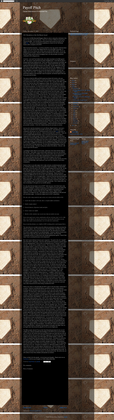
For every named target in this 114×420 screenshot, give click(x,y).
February (75, 120)
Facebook (25, 359)
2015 (73, 82)
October (75, 104)
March (75, 118)
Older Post (63, 407)
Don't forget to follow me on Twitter (85, 142)
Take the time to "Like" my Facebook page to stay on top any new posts (79, 34)
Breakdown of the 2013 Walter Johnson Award (80, 94)
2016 (73, 80)
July (74, 110)
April (74, 116)
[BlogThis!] (45, 361)
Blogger (66, 417)
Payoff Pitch (32, 7)
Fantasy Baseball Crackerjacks (74, 143)
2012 (73, 125)
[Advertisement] (80, 47)
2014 (73, 84)
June (74, 112)
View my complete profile (76, 134)
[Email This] (44, 361)
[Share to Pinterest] (50, 361)
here (27, 43)
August (75, 108)
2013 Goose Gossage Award (80, 100)
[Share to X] (47, 361)
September (76, 106)
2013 (73, 86)
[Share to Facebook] (48, 361)
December (76, 88)
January (75, 122)
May (74, 114)
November (76, 102)
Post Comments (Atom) (35, 410)
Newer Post (27, 407)
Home (45, 407)
